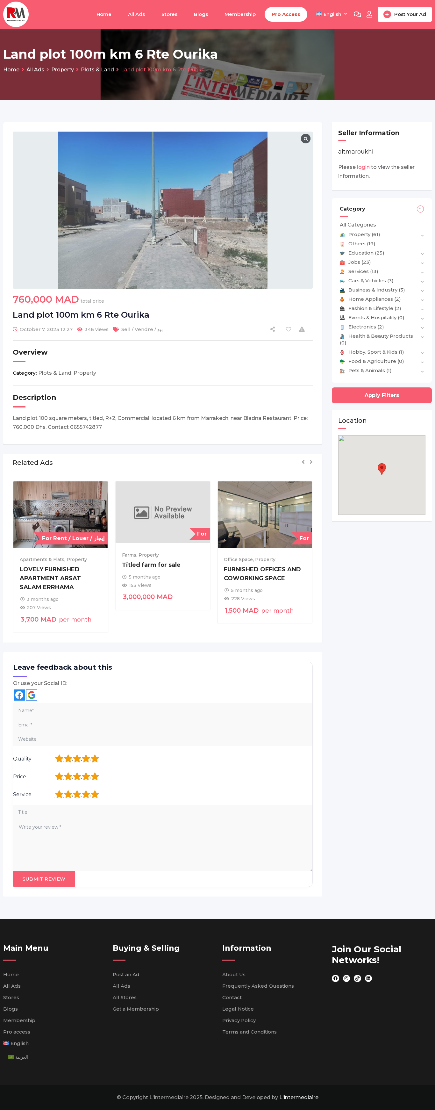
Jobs (359, 262)
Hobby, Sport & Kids (376, 352)
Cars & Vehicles (371, 281)
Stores (169, 14)
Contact (232, 997)
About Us (234, 974)
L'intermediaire (298, 1097)
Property (85, 373)
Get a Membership (136, 1009)
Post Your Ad (410, 14)
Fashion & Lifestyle (374, 308)
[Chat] (357, 14)
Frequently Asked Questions (258, 986)
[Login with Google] (31, 695)
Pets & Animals (370, 370)
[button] (303, 462)
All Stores (125, 997)
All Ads (136, 14)
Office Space (238, 559)
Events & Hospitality (376, 317)
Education (366, 253)
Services (363, 271)
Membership (240, 14)
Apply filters (382, 395)
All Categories (358, 225)
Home (103, 14)
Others (361, 244)
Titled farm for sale (151, 564)
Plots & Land (54, 373)
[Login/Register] (369, 14)
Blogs (201, 14)
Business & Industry (376, 290)
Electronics (366, 327)
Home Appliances (374, 299)
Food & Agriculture (376, 361)
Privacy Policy (239, 1020)
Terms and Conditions (249, 1032)
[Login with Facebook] (19, 695)
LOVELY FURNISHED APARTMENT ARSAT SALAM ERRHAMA (50, 578)
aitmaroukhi (356, 151)
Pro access (286, 14)
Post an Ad (126, 974)
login (363, 167)
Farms (129, 555)
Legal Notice (238, 1009)
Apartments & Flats (42, 559)
